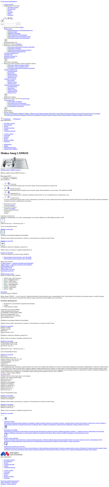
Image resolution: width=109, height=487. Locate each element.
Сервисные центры (9, 131)
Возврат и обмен (9, 140)
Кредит (9, 10)
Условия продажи (9, 128)
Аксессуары (25, 98)
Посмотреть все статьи (7, 274)
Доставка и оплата (12, 7)
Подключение (11, 9)
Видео (6, 138)
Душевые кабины (10, 69)
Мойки (22, 27)
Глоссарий (7, 135)
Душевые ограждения (12, 85)
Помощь (6, 137)
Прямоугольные (12, 74)
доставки (11, 205)
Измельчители (9, 57)
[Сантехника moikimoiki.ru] (9, 1)
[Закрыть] (2, 21)
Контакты (10, 15)
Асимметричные (12, 71)
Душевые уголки (10, 79)
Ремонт (9, 13)
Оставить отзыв (5, 374)
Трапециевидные (12, 76)
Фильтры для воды (10, 56)
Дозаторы (8, 54)
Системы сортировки (11, 53)
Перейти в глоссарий (7, 229)
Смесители (18, 44)
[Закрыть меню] (5, 40)
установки (12, 208)
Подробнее (4, 292)
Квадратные (11, 72)
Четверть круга (11, 77)
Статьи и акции (8, 4)
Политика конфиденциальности (10, 481)
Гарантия (10, 12)
